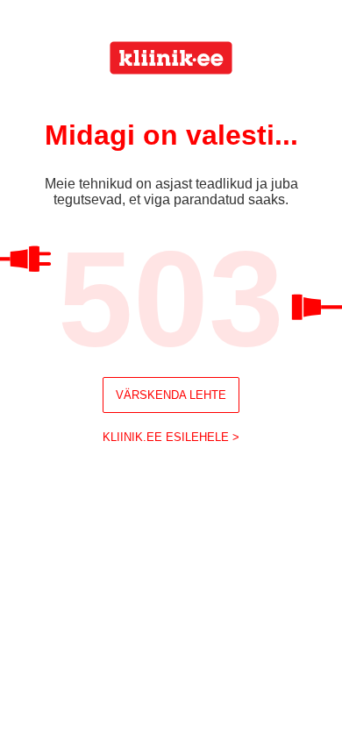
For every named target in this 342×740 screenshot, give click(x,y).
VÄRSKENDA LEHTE (171, 395)
